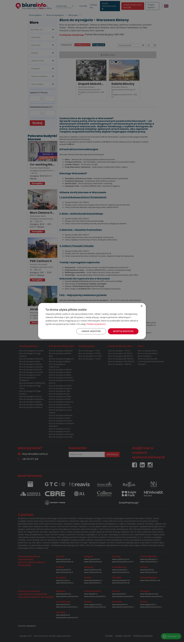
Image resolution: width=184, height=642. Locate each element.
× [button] (141, 306)
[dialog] (92, 321)
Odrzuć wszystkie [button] (91, 331)
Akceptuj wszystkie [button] (123, 331)
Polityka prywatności (96, 324)
